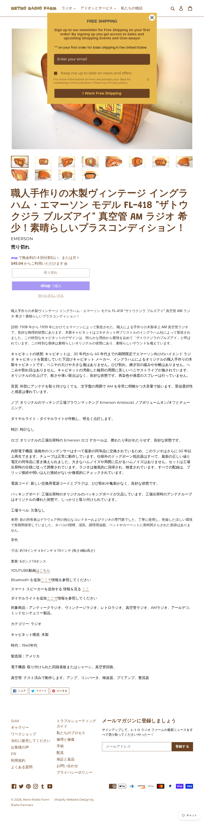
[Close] (152, 17)
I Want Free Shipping (102, 93)
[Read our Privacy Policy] (148, 79)
